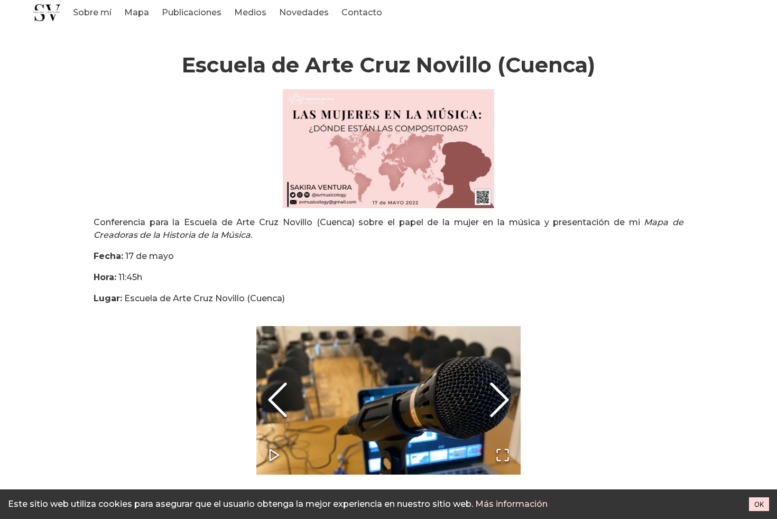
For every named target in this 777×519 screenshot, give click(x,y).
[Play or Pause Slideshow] (274, 456)
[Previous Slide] (277, 400)
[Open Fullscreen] (503, 456)
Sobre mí (92, 12)
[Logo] (47, 12)
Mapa (136, 12)
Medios (250, 12)
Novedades (304, 12)
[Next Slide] (499, 400)
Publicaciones (191, 12)
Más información (511, 504)
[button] (388, 400)
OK (759, 504)
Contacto (361, 12)
